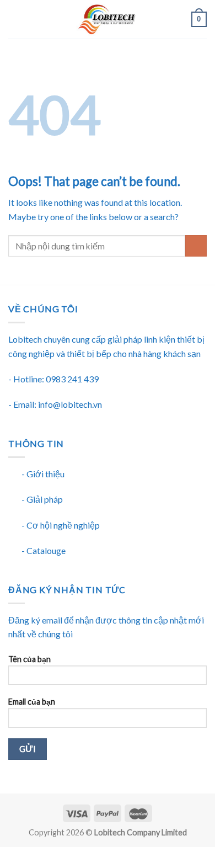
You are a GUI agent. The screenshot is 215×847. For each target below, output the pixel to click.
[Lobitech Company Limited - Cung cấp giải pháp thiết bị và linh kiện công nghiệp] (106, 19)
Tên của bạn (29, 659)
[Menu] (15, 19)
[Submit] (196, 246)
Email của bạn (31, 701)
